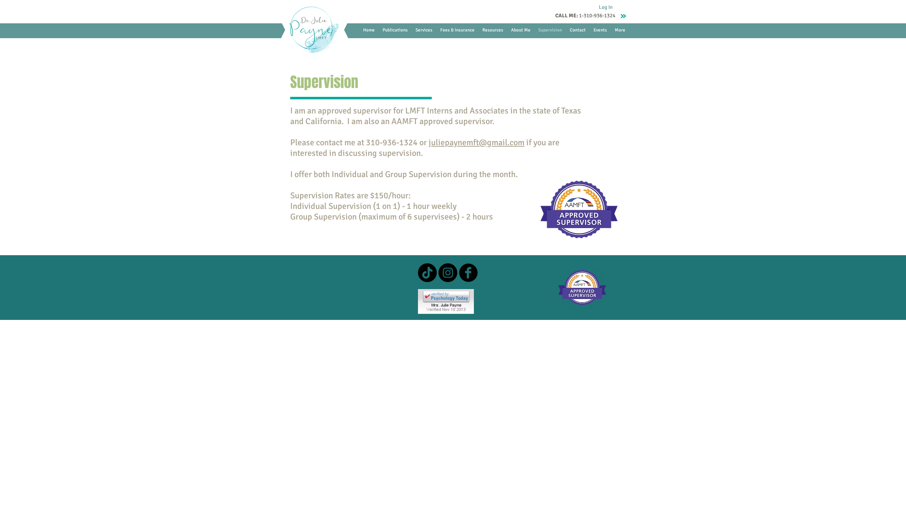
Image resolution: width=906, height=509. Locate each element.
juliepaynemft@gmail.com (476, 142)
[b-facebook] (468, 272)
